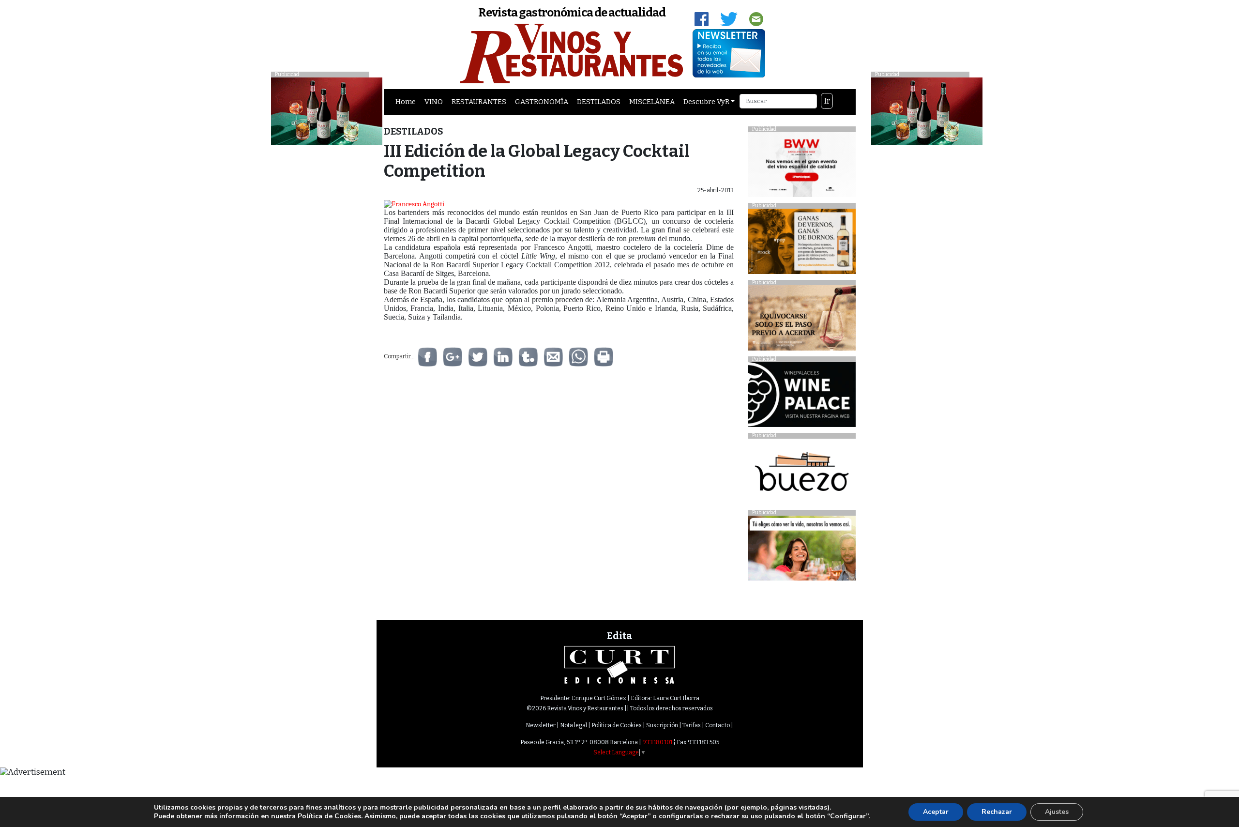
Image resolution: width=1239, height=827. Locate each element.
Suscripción (662, 725)
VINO (433, 101)
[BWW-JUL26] (801, 167)
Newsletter (541, 725)
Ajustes (1057, 811)
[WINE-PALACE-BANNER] (801, 397)
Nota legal (573, 725)
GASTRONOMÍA (541, 101)
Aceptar (936, 811)
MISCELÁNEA (652, 101)
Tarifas (691, 725)
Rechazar (997, 811)
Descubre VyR (706, 101)
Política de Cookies (616, 725)
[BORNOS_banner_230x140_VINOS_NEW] (801, 244)
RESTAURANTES (479, 101)
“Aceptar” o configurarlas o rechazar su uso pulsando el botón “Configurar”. (745, 816)
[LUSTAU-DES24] (926, 111)
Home (405, 101)
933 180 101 (657, 742)
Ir (827, 101)
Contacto (717, 725)
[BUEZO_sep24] (801, 474)
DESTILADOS (598, 101)
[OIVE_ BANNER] (801, 551)
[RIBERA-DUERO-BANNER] (801, 320)
